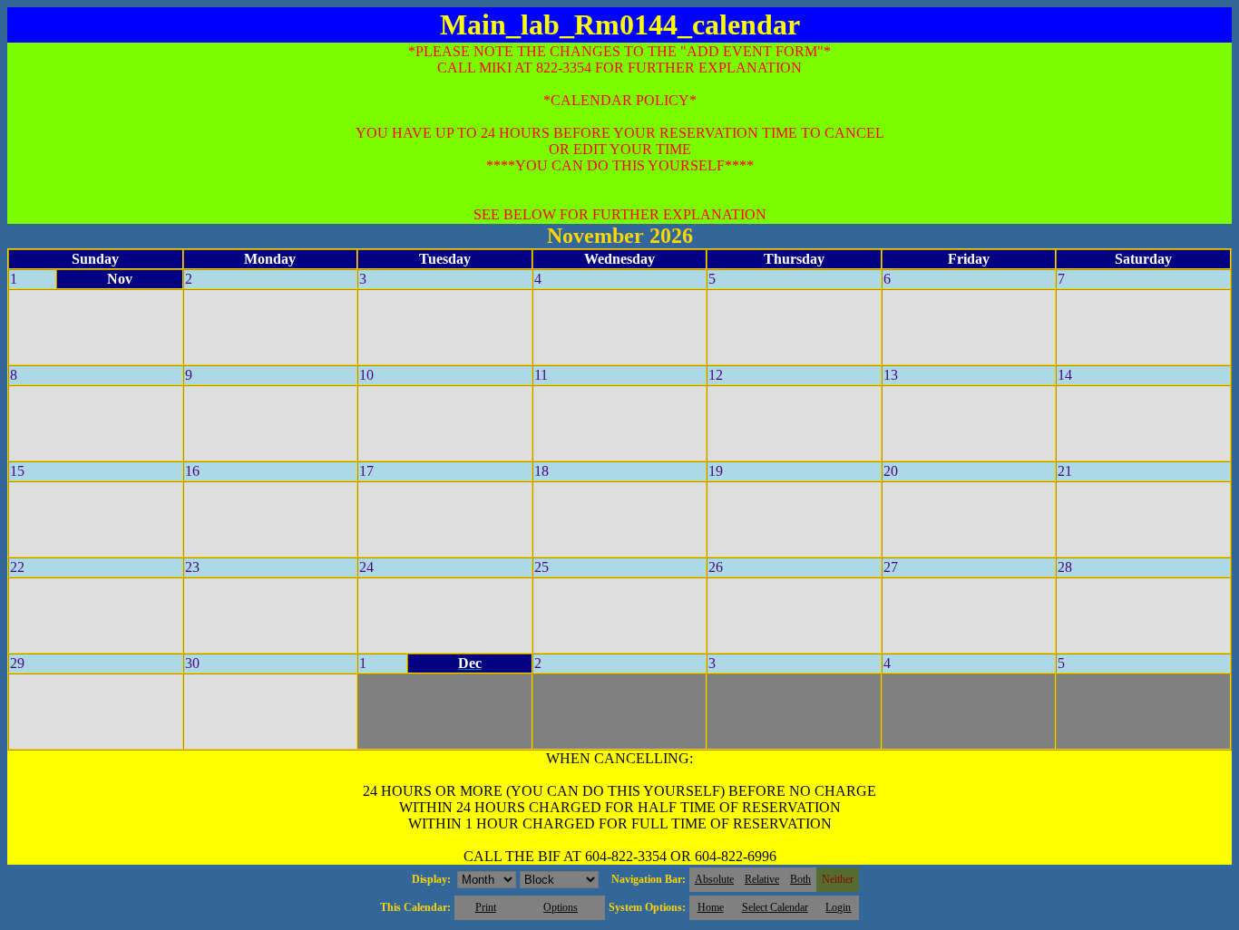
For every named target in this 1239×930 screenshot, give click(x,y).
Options (560, 907)
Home (711, 907)
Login (838, 907)
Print (485, 907)
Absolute (714, 879)
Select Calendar (775, 907)
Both (800, 879)
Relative (762, 879)
